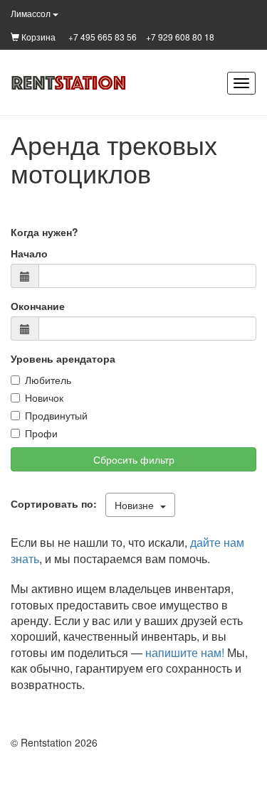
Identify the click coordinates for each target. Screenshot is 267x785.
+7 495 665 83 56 (102, 37)
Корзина (37, 37)
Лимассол (32, 13)
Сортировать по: (57, 503)
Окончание (38, 306)
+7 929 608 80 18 (180, 37)
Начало (29, 253)
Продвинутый (56, 415)
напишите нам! (184, 652)
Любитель (48, 380)
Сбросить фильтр (133, 459)
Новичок (44, 397)
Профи (41, 433)
